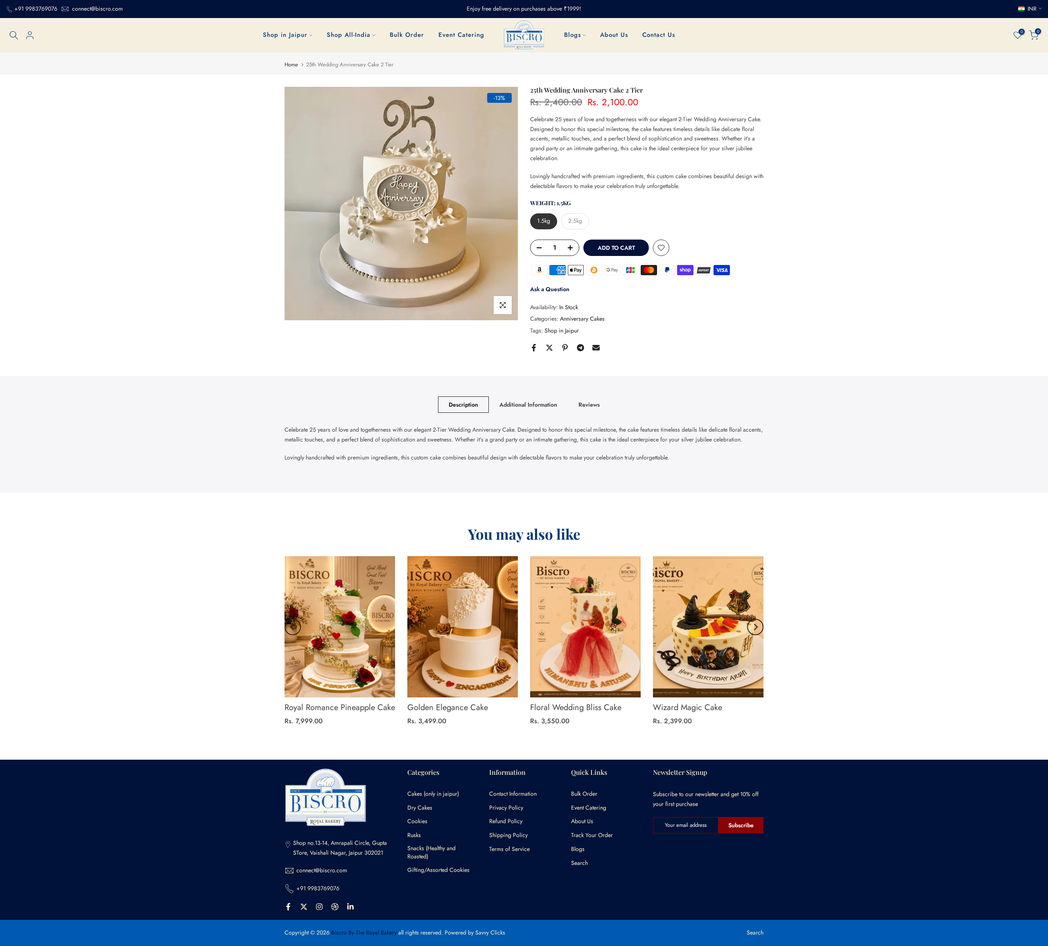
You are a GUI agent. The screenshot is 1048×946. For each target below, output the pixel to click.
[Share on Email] (596, 347)
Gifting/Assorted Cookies (438, 870)
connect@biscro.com (97, 9)
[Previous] (293, 627)
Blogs (572, 34)
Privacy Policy (506, 808)
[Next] (755, 627)
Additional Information (528, 405)
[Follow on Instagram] (319, 907)
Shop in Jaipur (285, 34)
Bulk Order (407, 34)
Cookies (417, 821)
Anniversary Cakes (582, 319)
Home (291, 64)
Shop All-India (348, 34)
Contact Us (658, 34)
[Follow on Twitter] (303, 907)
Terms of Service (509, 849)
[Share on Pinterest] (565, 347)
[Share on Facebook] (534, 347)
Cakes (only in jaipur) (433, 794)
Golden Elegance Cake (447, 707)
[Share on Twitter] (549, 347)
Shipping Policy (508, 835)
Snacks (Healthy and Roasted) (431, 852)
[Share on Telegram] (580, 347)
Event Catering (461, 34)
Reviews (589, 405)
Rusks (414, 835)
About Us (614, 34)
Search (579, 863)
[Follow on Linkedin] (350, 907)
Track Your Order (592, 835)
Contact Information (513, 794)
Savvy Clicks (490, 933)
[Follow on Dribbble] (335, 907)
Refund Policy (505, 821)
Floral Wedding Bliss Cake (575, 707)
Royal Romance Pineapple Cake (340, 707)
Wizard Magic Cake (687, 707)
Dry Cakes (419, 808)
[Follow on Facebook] (288, 907)
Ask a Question (549, 289)
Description (463, 405)
